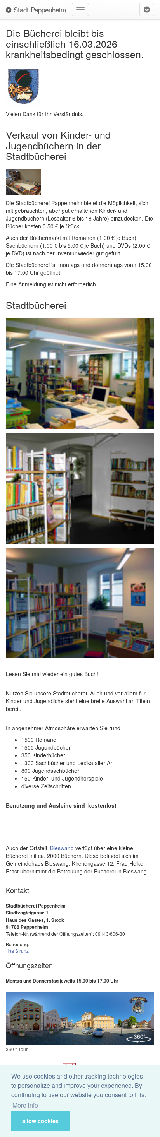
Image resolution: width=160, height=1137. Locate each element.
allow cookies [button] (40, 1121)
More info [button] (25, 1105)
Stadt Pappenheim (39, 9)
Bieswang (62, 848)
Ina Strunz (18, 950)
